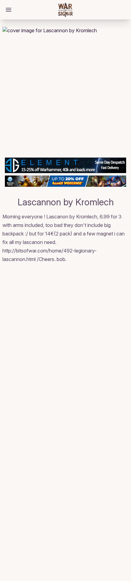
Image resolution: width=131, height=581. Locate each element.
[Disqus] (65, 347)
